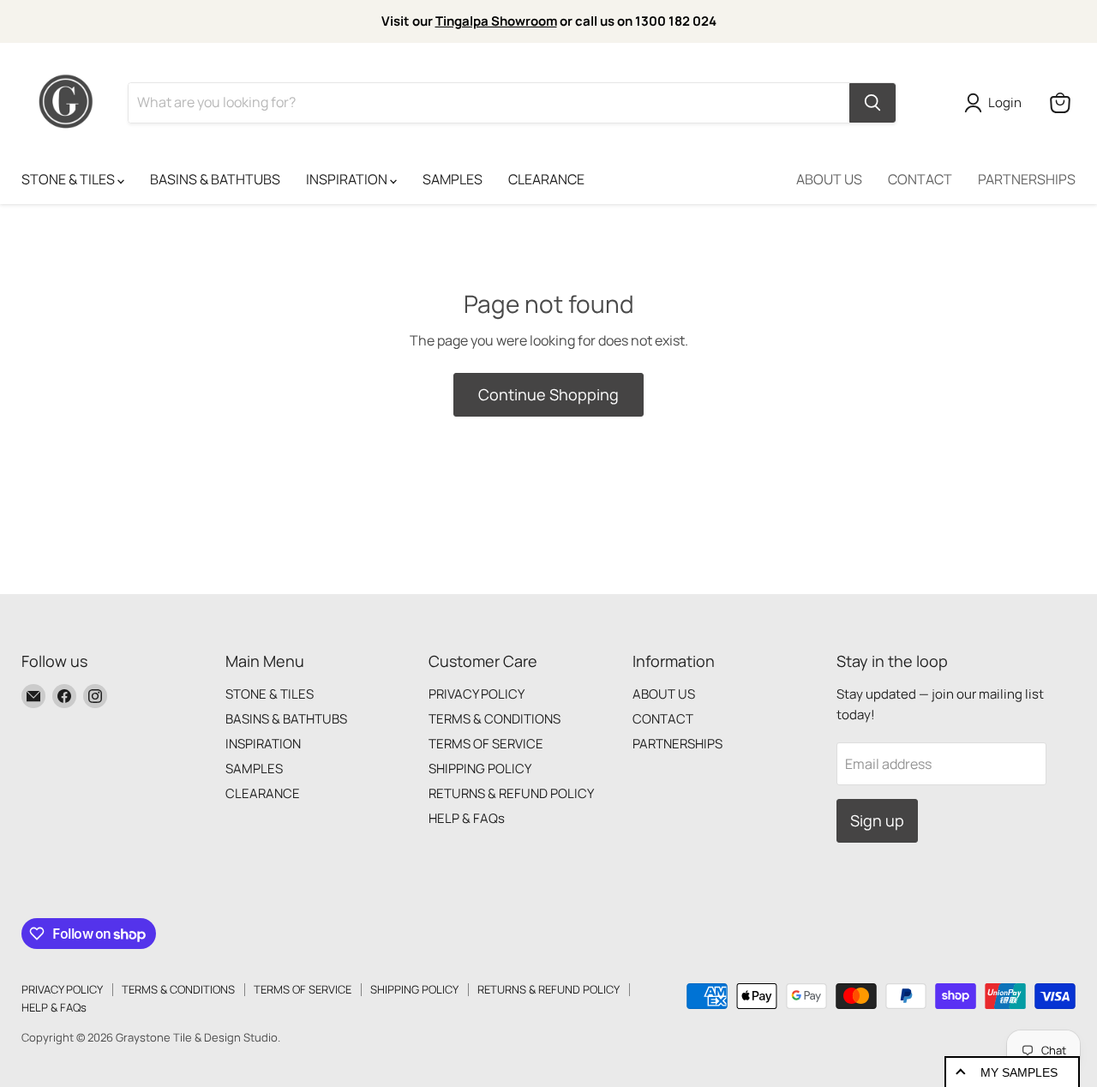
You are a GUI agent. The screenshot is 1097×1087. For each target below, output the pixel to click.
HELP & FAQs (467, 818)
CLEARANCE (546, 179)
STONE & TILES (69, 179)
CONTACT (920, 179)
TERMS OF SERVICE (486, 744)
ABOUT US (829, 179)
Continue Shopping (548, 394)
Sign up (877, 820)
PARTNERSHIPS (1027, 179)
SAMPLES (453, 179)
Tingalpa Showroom (496, 21)
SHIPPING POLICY (480, 769)
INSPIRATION (348, 179)
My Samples (1019, 1072)
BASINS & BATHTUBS (215, 179)
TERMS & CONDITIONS (494, 719)
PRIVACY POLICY (477, 694)
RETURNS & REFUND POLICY (511, 793)
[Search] (872, 103)
